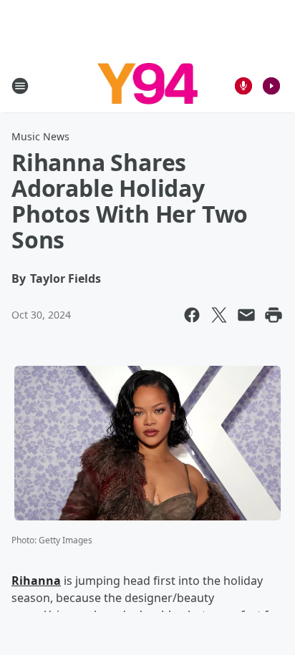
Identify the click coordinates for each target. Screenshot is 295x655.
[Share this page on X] (219, 315)
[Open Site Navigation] (20, 85)
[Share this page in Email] (246, 315)
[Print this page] (273, 315)
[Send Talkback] (243, 85)
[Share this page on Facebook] (192, 315)
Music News (40, 136)
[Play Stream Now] (271, 85)
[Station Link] (147, 85)
